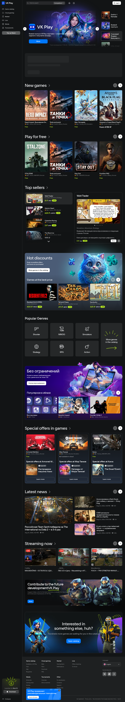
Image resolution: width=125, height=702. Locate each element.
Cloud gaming (46, 661)
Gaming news (30, 682)
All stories (29, 680)
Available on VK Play (31, 664)
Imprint (119, 699)
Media (28, 677)
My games (29, 671)
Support (59, 685)
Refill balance (60, 666)
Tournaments (45, 677)
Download (44, 669)
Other (59, 677)
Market (59, 661)
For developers (61, 680)
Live (73, 661)
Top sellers (34, 187)
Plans (42, 666)
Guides (28, 688)
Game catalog (30, 661)
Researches (60, 688)
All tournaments (45, 682)
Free (27, 666)
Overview (44, 680)
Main (42, 664)
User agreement (80, 699)
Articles (28, 685)
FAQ (42, 671)
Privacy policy (88, 699)
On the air (74, 666)
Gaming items (60, 664)
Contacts (59, 682)
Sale (27, 669)
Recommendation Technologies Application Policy (104, 699)
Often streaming (76, 664)
